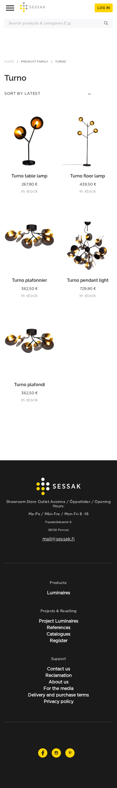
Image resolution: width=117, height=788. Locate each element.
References (58, 627)
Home (9, 61)
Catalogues (58, 633)
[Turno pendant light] (88, 245)
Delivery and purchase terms (58, 694)
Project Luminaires (58, 620)
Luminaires (58, 592)
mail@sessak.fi (58, 538)
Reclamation (58, 675)
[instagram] (56, 753)
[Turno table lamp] (29, 141)
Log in (103, 8)
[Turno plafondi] (29, 350)
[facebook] (42, 753)
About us (59, 681)
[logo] (32, 8)
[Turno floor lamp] (88, 141)
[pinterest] (70, 753)
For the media (58, 688)
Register (58, 640)
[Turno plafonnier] (29, 245)
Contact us (58, 668)
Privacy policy (58, 701)
